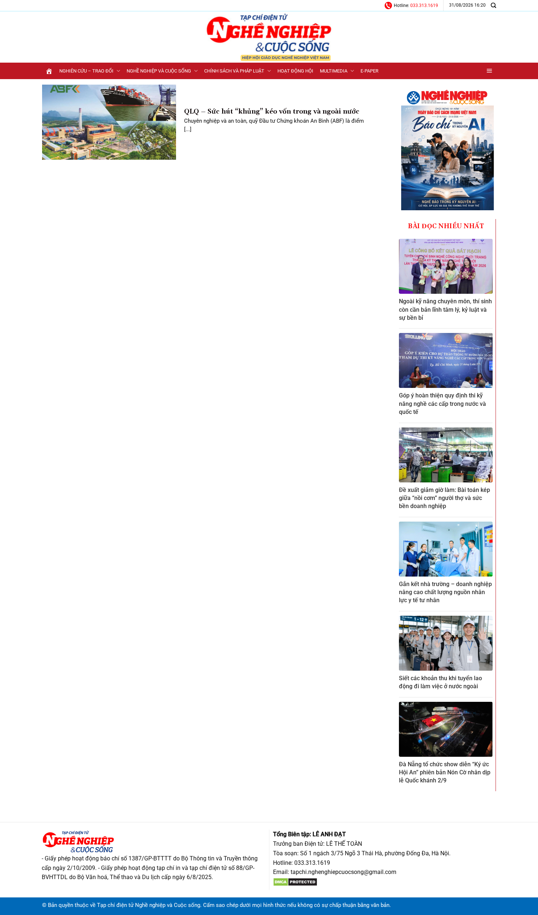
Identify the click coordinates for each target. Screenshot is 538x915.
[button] (489, 71)
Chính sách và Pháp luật (234, 71)
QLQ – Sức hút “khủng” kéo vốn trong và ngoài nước (271, 111)
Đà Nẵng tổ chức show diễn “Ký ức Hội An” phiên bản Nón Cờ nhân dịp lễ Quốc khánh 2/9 (444, 772)
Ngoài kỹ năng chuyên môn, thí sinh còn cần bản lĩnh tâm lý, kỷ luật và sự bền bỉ (445, 309)
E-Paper (369, 71)
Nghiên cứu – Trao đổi (86, 71)
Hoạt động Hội (295, 71)
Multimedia (333, 71)
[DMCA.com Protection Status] (295, 881)
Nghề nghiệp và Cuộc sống (159, 71)
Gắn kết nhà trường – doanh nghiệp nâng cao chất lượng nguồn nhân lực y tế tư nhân (445, 592)
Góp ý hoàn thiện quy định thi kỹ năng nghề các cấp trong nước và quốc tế (442, 403)
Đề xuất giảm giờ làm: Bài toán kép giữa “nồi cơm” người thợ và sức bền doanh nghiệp (444, 498)
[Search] (493, 5)
